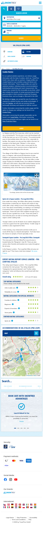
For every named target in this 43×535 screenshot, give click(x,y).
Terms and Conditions (19, 519)
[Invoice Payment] (6, 461)
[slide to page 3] (21, 428)
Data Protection (22, 517)
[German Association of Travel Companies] (12, 446)
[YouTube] (16, 479)
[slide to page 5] (28, 428)
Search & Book (21, 13)
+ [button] (5, 339)
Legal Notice (14, 117)
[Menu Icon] (40, 2)
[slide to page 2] (18, 428)
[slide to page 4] (25, 428)
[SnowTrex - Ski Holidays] (9, 493)
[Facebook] (5, 479)
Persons (9, 30)
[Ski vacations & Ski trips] (8, 2)
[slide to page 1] (15, 428)
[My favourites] (19, 8)
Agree (13, 99)
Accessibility (33, 517)
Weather (28, 56)
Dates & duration (12, 24)
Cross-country (11, 56)
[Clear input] (39, 18)
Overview (10, 52)
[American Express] (29, 461)
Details (21, 421)
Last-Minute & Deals (13, 61)
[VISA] (21, 461)
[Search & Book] (4, 8)
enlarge (36, 333)
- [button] (5, 342)
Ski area (28, 52)
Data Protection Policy (9, 121)
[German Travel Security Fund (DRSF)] (6, 447)
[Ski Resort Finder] (11, 8)
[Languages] (5, 505)
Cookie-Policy (6, 112)
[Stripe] (6, 465)
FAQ (29, 519)
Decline (10, 103)
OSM (34, 375)
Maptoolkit (29, 375)
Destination (10, 17)
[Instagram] (10, 479)
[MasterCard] (14, 461)
